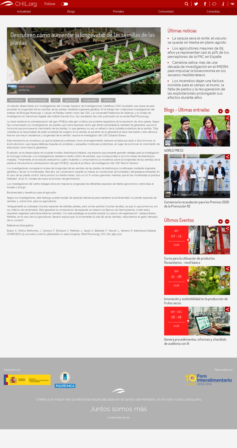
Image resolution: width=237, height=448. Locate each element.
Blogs (71, 11)
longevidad (90, 100)
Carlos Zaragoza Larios (185, 194)
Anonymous (179, 143)
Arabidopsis (16, 100)
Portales (118, 11)
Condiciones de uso (118, 417)
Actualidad (24, 11)
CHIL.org (26, 4)
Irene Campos (26, 86)
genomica (70, 100)
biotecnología (38, 100)
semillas (108, 100)
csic (55, 100)
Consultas (213, 11)
